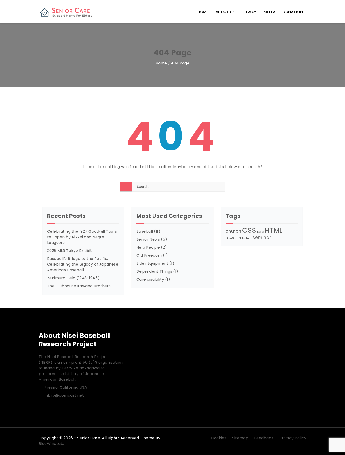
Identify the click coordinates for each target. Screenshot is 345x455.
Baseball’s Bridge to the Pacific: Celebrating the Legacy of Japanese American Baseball (82, 264)
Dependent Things (154, 271)
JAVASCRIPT (233, 238)
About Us (225, 12)
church (233, 231)
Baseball (144, 231)
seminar (262, 237)
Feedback (264, 438)
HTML (274, 230)
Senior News (148, 239)
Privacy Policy (292, 438)
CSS (249, 230)
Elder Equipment (152, 263)
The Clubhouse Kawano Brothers (79, 286)
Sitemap (240, 438)
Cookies (218, 438)
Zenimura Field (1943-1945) (73, 278)
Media (270, 12)
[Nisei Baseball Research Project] (69, 12)
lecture (246, 238)
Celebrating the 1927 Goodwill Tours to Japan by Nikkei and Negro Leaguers (82, 237)
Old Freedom (149, 255)
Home (203, 12)
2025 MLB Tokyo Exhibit (69, 250)
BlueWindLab (51, 443)
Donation (293, 12)
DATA (260, 232)
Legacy (249, 12)
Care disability (150, 279)
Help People (148, 247)
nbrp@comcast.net (65, 395)
